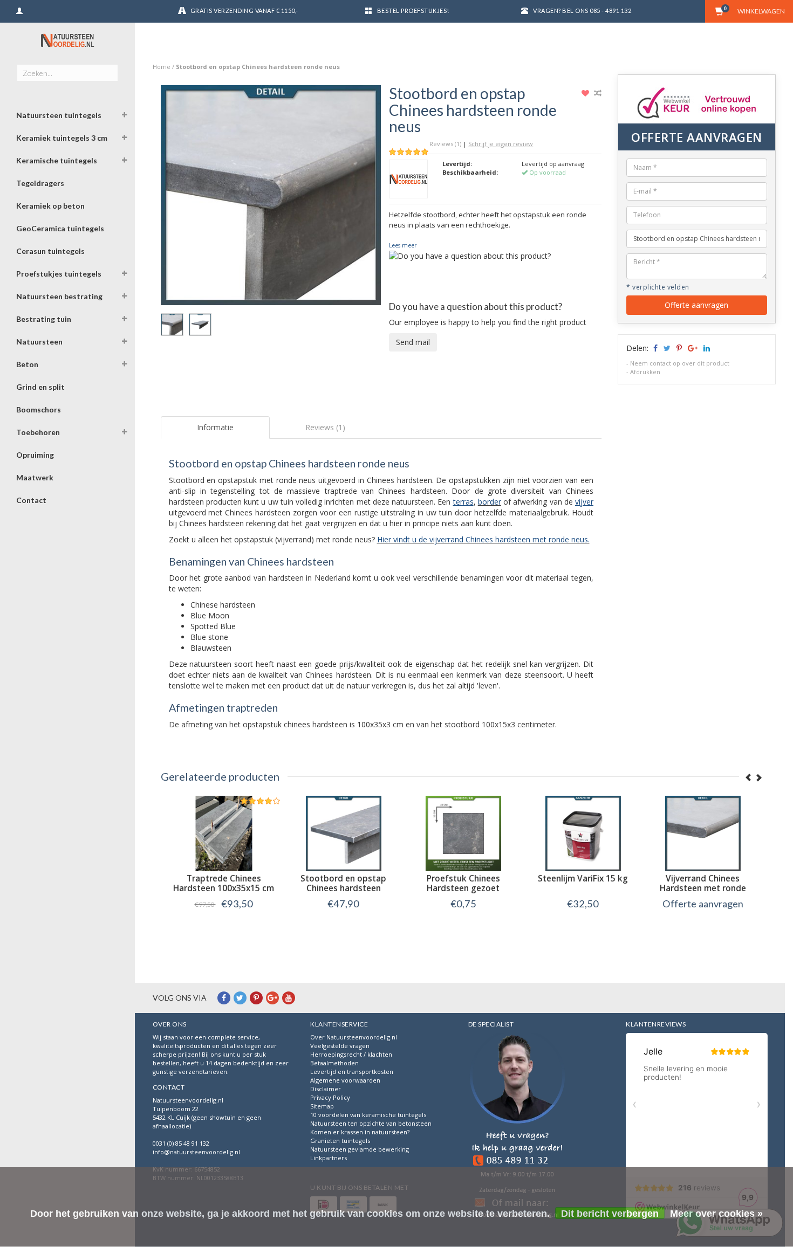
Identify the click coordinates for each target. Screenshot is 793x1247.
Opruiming (35, 454)
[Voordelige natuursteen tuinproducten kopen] (67, 40)
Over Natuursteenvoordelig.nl (353, 1037)
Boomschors (38, 409)
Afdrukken (645, 372)
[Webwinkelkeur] (517, 1127)
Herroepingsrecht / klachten (351, 1054)
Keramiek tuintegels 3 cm (61, 137)
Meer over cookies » (716, 1213)
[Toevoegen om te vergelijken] (597, 93)
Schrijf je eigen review (500, 144)
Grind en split (40, 386)
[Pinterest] (256, 998)
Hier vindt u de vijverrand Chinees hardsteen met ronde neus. (483, 539)
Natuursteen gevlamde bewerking (359, 1149)
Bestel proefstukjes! (413, 10)
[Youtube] (289, 998)
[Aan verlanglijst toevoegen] (587, 93)
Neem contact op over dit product (679, 363)
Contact (31, 500)
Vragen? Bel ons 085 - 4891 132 (582, 10)
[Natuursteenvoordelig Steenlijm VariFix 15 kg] (580, 833)
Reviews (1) (445, 144)
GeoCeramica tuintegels (60, 228)
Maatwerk (34, 477)
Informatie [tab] (215, 427)
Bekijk (220, 926)
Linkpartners (328, 1158)
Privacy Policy (330, 1097)
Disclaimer (325, 1089)
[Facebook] (224, 998)
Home (161, 67)
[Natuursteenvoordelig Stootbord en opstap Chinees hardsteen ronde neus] (271, 198)
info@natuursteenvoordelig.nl (196, 1152)
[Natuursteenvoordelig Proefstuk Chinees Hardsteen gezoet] (460, 833)
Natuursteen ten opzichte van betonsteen (371, 1123)
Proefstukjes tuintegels (58, 273)
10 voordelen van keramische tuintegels (368, 1115)
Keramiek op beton (50, 205)
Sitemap (322, 1106)
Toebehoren (38, 432)
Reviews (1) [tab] (325, 427)
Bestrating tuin (43, 318)
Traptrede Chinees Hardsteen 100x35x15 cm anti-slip (220, 888)
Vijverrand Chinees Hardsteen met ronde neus (700, 888)
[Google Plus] (272, 998)
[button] (124, 116)
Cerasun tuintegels (50, 251)
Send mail (413, 342)
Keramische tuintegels (56, 160)
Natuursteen (39, 341)
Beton (27, 364)
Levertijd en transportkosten (351, 1071)
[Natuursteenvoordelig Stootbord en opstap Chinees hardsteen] (340, 833)
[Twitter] (240, 998)
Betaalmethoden (334, 1063)
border (489, 502)
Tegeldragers (40, 183)
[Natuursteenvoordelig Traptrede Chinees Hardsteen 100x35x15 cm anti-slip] (220, 833)
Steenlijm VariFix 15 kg (580, 878)
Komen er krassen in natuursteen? (359, 1132)
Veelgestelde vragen (340, 1046)
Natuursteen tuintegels (58, 115)
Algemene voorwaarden (345, 1080)
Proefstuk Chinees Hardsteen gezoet (460, 883)
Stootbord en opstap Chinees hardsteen (340, 883)
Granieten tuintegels (340, 1140)
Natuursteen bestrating (59, 296)
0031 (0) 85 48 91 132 (181, 1143)
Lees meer (402, 245)
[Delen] (655, 348)
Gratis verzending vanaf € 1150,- (244, 10)
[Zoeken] (109, 67)
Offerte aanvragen (696, 305)
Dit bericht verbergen (610, 1213)
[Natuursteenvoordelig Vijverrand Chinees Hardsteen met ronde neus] (699, 833)
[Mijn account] (19, 9)
